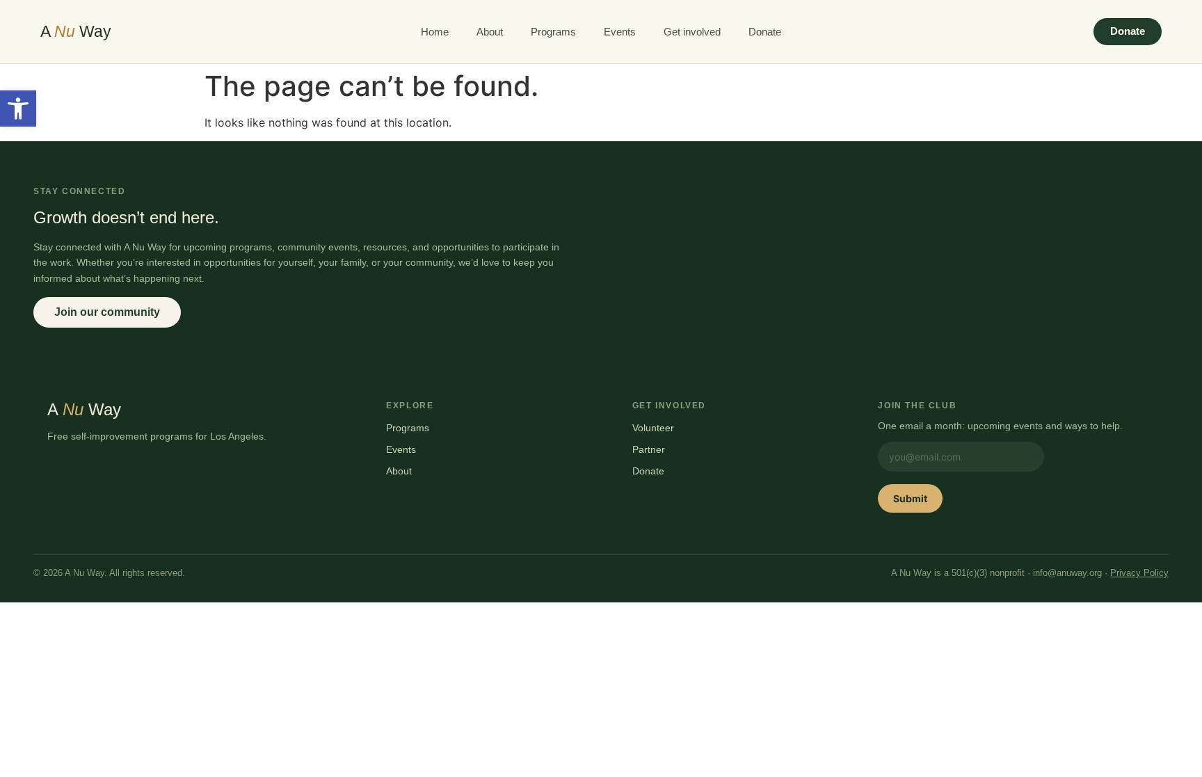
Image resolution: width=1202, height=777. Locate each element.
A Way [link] (75, 31)
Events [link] (620, 32)
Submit (910, 498)
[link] (18, 108)
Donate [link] (764, 32)
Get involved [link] (692, 32)
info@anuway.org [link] (1067, 573)
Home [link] (435, 32)
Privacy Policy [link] (1139, 573)
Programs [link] (553, 32)
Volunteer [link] (653, 427)
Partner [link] (648, 449)
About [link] (489, 32)
